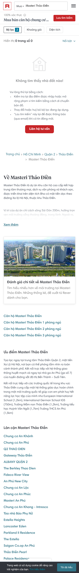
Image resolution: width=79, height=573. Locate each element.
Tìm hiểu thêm (37, 569)
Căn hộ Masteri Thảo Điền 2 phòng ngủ (32, 329)
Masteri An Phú (15, 501)
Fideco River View (16, 475)
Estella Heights (14, 520)
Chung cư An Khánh (18, 436)
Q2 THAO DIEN (14, 449)
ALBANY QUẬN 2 (16, 462)
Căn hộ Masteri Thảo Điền (23, 316)
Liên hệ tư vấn (39, 129)
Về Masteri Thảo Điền (27, 178)
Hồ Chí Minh (32, 154)
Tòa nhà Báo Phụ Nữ (18, 513)
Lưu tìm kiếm (64, 18)
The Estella (11, 539)
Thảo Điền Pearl (15, 552)
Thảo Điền (66, 154)
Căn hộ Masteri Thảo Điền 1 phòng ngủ (32, 322)
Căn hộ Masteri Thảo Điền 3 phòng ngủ (32, 335)
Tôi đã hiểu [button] (67, 567)
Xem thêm (11, 225)
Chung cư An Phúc (17, 494)
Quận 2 (49, 154)
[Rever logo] (7, 6)
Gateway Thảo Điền (18, 455)
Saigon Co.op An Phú (19, 546)
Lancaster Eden (15, 526)
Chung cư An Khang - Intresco (26, 507)
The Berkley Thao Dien (20, 468)
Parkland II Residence (19, 533)
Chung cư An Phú (16, 443)
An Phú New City (16, 481)
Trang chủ (13, 154)
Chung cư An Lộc (16, 488)
